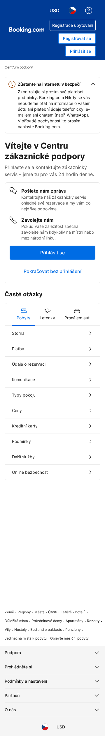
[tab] (23, 314)
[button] (52, 84)
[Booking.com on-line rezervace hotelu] (26, 30)
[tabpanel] (52, 403)
